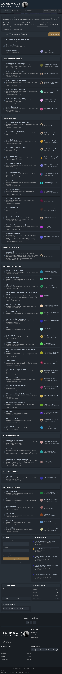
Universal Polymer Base (50, 99)
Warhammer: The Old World (51, 255)
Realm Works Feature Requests (17, 459)
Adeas (52, 414)
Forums (6, 11)
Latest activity (34, 637)
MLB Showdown (11, 491)
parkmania (53, 479)
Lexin (52, 175)
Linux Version (47, 461)
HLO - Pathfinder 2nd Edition (16, 81)
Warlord (9, 411)
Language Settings (48, 191)
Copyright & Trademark (8, 642)
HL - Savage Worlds (13, 190)
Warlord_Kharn (54, 523)
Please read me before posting (51, 395)
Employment (6, 640)
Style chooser (5, 671)
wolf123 (57, 598)
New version (47, 226)
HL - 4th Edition (11, 181)
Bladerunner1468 (55, 322)
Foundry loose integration (50, 441)
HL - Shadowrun (11, 140)
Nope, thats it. (47, 343)
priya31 (52, 306)
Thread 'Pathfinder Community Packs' (45, 541)
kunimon (53, 515)
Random (57, 66)
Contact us (3, 672)
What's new (17, 11)
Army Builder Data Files (12, 266)
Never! (45, 507)
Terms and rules (10, 672)
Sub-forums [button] (25, 444)
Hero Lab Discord (12, 45)
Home (26, 672)
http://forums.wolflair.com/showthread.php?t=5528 (43, 19)
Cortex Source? (47, 200)
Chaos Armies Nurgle (49, 404)
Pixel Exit (35, 668)
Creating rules (47, 427)
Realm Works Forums (11, 436)
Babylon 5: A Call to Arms (14, 270)
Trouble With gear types (50, 271)
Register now (22, 562)
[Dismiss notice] (58, 18)
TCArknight (53, 210)
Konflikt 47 (46, 295)
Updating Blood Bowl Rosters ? (51, 285)
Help (23, 672)
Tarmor (52, 75)
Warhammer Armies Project (51, 386)
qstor (55, 158)
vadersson (53, 353)
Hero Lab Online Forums (12, 59)
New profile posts (35, 635)
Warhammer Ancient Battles (16, 369)
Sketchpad (52, 228)
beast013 (53, 184)
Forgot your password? (9, 553)
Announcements (11, 51)
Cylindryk (53, 388)
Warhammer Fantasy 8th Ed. (16, 385)
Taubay (52, 397)
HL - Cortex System (13, 198)
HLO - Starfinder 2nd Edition (15, 98)
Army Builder (10, 252)
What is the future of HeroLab (51, 236)
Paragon (53, 344)
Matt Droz (53, 110)
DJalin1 (53, 101)
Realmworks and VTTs (49, 451)
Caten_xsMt (54, 501)
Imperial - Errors (48, 278)
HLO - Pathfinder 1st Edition (16, 72)
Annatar (53, 297)
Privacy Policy (6, 641)
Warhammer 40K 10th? (49, 378)
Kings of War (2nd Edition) (15, 312)
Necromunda (10, 335)
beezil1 (53, 493)
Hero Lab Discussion (13, 234)
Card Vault (10, 476)
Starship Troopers (12, 342)
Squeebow (53, 463)
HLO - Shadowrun (12, 107)
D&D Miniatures (11, 528)
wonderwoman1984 (56, 314)
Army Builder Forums (11, 248)
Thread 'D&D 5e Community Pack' (44, 548)
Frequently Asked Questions (51, 412)
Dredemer (53, 428)
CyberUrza (53, 530)
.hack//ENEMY (11, 506)
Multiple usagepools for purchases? (52, 208)
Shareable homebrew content (51, 82)
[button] (10, 11)
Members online (10, 585)
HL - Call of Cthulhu (13, 172)
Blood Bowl (10, 285)
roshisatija (53, 280)
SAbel (52, 508)
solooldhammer (55, 405)
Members (29, 11)
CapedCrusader (54, 192)
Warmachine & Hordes (13, 419)
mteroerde (53, 372)
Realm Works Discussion (14, 440)
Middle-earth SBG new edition (51, 320)
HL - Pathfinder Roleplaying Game (17, 122)
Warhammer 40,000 (12, 378)
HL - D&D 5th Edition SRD (15, 131)
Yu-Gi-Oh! (9, 521)
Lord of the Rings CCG (13, 499)
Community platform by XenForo (14, 668)
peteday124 (54, 380)
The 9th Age (10, 360)
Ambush (53, 330)
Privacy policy (18, 672)
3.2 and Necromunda (49, 336)
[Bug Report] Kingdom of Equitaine (52, 362)
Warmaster (10, 426)
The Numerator (55, 443)
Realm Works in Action (14, 449)
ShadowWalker (55, 142)
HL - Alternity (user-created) (16, 225)
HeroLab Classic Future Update (51, 73)
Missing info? (47, 514)
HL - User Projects (12, 216)
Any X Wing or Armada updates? (52, 352)
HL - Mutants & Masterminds (16, 147)
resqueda (53, 337)
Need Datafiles (47, 521)
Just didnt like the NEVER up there (52, 499)
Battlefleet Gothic (12, 278)
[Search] (59, 11)
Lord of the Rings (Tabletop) (16, 319)
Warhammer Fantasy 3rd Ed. (15, 403)
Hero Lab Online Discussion (15, 63)
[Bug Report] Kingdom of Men (51, 312)
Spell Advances (47, 328)
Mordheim (9, 328)
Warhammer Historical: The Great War (19, 394)
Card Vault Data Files (11, 487)
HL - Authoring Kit (12, 207)
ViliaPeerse (54, 287)
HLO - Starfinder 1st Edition (15, 89)
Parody (52, 238)
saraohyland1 (54, 272)
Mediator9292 (54, 166)
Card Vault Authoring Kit (50, 477)
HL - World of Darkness (14, 163)
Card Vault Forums (10, 472)
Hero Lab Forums (9, 118)
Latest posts (34, 632)
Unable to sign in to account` (51, 173)
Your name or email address (10, 541)
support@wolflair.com (42, 26)
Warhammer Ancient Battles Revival (53, 370)
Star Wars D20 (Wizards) (50, 217)
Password (5, 547)
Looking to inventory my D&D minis (53, 528)
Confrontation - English (14, 304)
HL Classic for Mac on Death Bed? (52, 149)
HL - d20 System (11, 156)
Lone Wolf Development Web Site (17, 39)
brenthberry (54, 452)
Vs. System (10, 513)
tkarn (52, 201)
